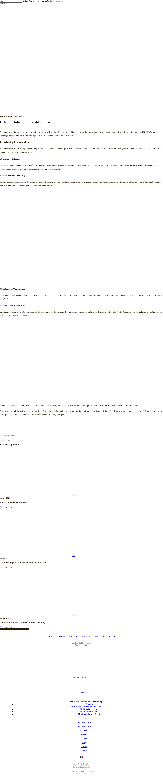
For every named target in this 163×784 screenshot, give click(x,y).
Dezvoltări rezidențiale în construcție (86, 701)
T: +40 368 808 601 (81, 765)
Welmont (88, 704)
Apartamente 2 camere (83, 722)
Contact (84, 751)
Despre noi (84, 693)
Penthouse (84, 730)
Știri (1, 116)
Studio (84, 718)
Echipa (51, 636)
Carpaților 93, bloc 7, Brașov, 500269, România (81, 772)
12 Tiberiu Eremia (88, 709)
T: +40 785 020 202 (81, 763)
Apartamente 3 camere (83, 726)
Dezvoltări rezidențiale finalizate (86, 706)
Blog (70, 636)
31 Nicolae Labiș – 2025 (89, 714)
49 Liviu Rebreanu (88, 711)
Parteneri (84, 739)
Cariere (62, 636)
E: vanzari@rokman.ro (81, 767)
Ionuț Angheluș (7, 435)
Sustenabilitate (84, 636)
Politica (99, 636)
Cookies (111, 636)
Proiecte (84, 697)
